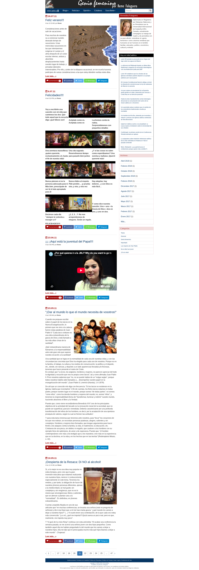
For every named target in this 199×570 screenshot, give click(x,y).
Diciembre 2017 (127, 186)
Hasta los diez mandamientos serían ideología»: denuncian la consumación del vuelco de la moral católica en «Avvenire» (136, 101)
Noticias (75, 11)
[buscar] (150, 11)
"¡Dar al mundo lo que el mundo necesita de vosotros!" (80, 312)
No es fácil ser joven (127, 249)
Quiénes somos (71, 560)
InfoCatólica (52, 11)
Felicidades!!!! (54, 95)
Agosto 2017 (126, 191)
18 (64, 553)
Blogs (65, 11)
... (53, 553)
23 (91, 553)
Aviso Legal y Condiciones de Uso (123, 560)
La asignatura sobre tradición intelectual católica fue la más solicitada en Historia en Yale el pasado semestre (136, 140)
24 (96, 553)
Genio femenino (126, 239)
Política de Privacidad (95, 560)
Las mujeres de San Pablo (129, 246)
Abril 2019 (125, 161)
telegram (105, 564)
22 (85, 553)
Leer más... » (50, 76)
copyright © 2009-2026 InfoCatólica (99, 563)
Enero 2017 (125, 216)
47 (112, 553)
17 (58, 553)
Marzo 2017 (126, 206)
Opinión (86, 11)
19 (69, 553)
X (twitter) (93, 564)
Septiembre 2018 (128, 176)
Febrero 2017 (126, 211)
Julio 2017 (125, 196)
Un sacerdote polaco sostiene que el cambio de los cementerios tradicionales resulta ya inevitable (136, 109)
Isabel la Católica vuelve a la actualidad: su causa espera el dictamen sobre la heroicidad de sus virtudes (136, 126)
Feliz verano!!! (54, 20)
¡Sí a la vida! (125, 252)
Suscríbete (109, 11)
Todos (123, 233)
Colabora (98, 11)
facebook (99, 564)
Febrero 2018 (126, 181)
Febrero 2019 (126, 166)
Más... (123, 222)
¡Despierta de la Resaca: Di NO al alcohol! (73, 462)
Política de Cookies (107, 560)
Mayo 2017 (125, 201)
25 (101, 553)
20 (74, 553)
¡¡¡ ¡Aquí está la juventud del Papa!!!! (69, 241)
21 (80, 553)
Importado (124, 243)
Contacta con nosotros (83, 560)
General (123, 236)
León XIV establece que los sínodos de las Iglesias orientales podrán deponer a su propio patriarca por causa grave (135, 76)
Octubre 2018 (126, 171)
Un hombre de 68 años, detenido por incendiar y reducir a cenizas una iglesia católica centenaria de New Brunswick (136, 117)
